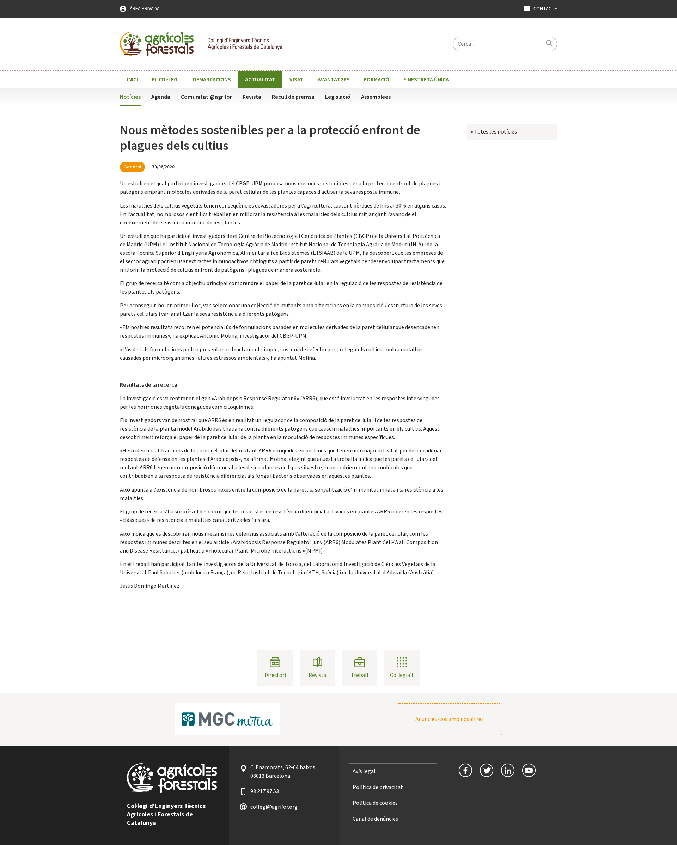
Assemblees (376, 97)
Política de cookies (375, 803)
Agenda (160, 97)
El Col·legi (165, 80)
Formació (376, 80)
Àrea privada (145, 8)
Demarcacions (212, 80)
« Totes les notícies (494, 132)
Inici (132, 80)
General (132, 167)
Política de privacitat (378, 787)
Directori (275, 675)
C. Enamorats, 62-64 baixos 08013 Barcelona (282, 772)
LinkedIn (508, 770)
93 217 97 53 (264, 791)
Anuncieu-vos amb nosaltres (449, 719)
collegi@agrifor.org (274, 807)
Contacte (545, 8)
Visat (296, 80)
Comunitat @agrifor (206, 97)
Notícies (130, 97)
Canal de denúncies (375, 819)
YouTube (529, 770)
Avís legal (364, 771)
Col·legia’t (402, 675)
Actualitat (260, 80)
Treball (359, 675)
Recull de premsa (293, 97)
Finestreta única (426, 80)
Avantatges (334, 80)
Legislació (337, 97)
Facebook (465, 770)
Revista (252, 97)
